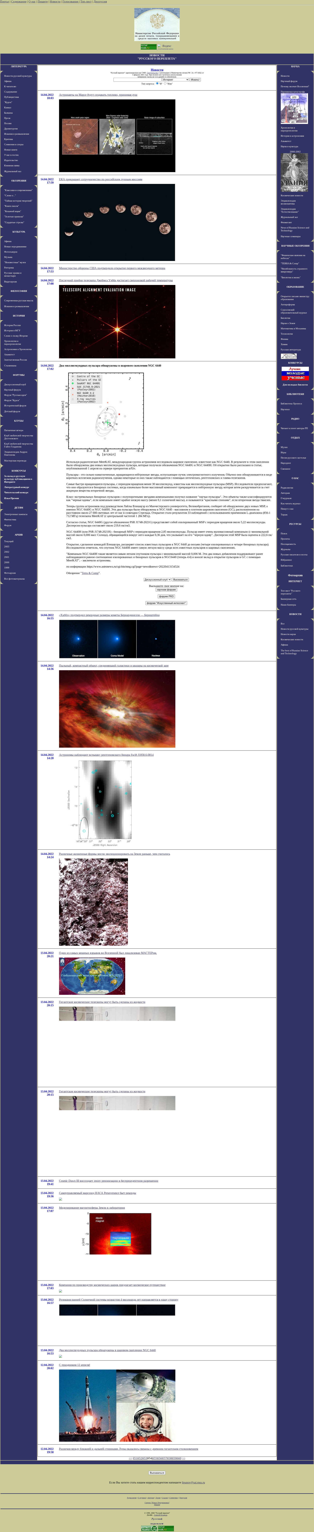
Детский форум (12, 411)
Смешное (285, 468)
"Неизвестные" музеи (15, 262)
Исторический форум (15, 405)
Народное (286, 463)
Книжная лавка (11, 165)
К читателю (10, 86)
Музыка (8, 257)
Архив (158, 1498)
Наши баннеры (288, 604)
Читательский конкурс (16, 492)
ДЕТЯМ (18, 507)
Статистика (173, 1498)
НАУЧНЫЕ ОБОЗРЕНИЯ (295, 245)
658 (169, 1458)
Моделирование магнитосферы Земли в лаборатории (92, 1207)
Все (283, 623)
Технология (287, 333)
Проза (7, 118)
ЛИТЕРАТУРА (19, 66)
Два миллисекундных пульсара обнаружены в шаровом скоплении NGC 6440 (107, 1350)
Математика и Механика (293, 328)
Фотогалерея (10, 251)
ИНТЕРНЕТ (295, 581)
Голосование (71, 1)
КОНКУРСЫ (19, 470)
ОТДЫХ (295, 437)
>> (183, 1458)
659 (174, 1458)
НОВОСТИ (295, 614)
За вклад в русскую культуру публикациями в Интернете (18, 479)
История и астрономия (292, 135)
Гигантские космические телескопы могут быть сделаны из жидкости (102, 1002)
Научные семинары (291, 236)
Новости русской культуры (18, 76)
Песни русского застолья (293, 457)
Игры (283, 452)
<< (130, 1458)
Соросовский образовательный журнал (294, 311)
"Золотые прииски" (14, 216)
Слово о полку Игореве (16, 335)
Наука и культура (289, 146)
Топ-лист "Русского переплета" (290, 592)
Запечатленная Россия (15, 359)
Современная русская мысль (18, 300)
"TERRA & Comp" (290, 263)
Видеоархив (10, 281)
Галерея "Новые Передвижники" (157, 1503)
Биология (285, 318)
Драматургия (11, 128)
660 (179, 1458)
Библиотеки (287, 565)
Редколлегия (287, 487)
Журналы (285, 549)
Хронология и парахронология (12, 342)
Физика (284, 339)
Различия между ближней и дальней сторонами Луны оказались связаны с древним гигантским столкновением (128, 1448)
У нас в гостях (11, 155)
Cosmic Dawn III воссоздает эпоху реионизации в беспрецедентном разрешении (108, 1180)
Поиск (284, 533)
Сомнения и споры (13, 144)
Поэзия (7, 123)
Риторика (9, 267)
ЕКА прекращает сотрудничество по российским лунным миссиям (100, 179)
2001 (6, 557)
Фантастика (10, 519)
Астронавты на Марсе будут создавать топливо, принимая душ (98, 94)
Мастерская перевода (15, 460)
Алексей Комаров (160, 1515)
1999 (6, 567)
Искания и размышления (16, 133)
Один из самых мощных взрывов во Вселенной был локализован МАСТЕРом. (108, 952)
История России (12, 325)
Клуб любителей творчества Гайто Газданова (18, 445)
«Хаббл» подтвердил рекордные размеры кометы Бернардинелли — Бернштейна (109, 615)
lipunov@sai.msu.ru (193, 1482)
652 (140, 1458)
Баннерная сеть (288, 599)
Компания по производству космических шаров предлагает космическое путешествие (112, 1284)
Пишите (43, 1)
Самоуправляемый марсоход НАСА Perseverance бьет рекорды (97, 1193)
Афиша (7, 81)
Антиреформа (288, 304)
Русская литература (291, 349)
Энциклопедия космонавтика (288, 202)
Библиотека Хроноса (291, 403)
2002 (6, 551)
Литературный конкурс (16, 487)
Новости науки (288, 634)
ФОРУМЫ (19, 375)
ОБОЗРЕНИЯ (18, 180)
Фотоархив (10, 573)
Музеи (284, 447)
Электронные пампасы (15, 514)
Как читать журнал (290, 503)
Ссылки (165, 1498)
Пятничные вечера (13, 430)
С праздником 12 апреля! (74, 1364)
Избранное (286, 559)
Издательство (11, 160)
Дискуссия (100, 1)
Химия (284, 344)
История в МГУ (12, 330)
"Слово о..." (10, 195)
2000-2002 (295, 151)
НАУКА (295, 66)
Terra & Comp (90, 573)
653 (145, 1458)
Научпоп (285, 409)
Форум (7, 525)
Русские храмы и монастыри (12, 274)
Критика (8, 139)
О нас (32, 1)
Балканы (8, 112)
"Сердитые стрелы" (14, 222)
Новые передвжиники (15, 246)
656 (159, 1458)
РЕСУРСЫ (295, 524)
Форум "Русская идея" (15, 395)
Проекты (285, 538)
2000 (6, 562)
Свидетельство (152, 73)
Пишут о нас (287, 508)
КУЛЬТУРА (19, 231)
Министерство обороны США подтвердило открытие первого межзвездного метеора (112, 268)
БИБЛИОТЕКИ (295, 394)
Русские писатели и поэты (294, 554)
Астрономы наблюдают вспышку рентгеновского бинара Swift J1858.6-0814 (106, 754)
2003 (6, 546)
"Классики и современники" (18, 190)
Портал (4, 1)
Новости (55, 1)
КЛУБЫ (18, 420)
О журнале (286, 498)
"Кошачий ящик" (12, 211)
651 (135, 1458)
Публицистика (11, 97)
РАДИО (295, 418)
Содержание (19, 1)
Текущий (8, 541)
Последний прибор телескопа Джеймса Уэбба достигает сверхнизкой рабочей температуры (116, 280)
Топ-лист (86, 1)
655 (154, 1458)
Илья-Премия (11, 498)
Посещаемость (288, 544)
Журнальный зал (12, 171)
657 (164, 1458)
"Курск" (8, 102)
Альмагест (9, 354)
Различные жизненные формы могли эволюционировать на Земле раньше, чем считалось (114, 853)
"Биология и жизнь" (291, 277)
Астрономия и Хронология (18, 349)
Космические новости (292, 195)
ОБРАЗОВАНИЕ (295, 287)
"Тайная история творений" (18, 200)
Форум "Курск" (12, 400)
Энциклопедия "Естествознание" (290, 210)
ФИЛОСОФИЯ (19, 291)
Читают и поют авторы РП (294, 428)
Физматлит (286, 222)
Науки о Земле (288, 323)
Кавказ (7, 107)
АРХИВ (19, 534)
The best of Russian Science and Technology (294, 652)
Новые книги (10, 149)
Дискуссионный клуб (15, 384)
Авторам (285, 493)
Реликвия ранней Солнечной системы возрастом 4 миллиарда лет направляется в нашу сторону (118, 1299)
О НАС (295, 478)
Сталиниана (10, 365)
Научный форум (12, 389)
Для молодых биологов (295, 384)
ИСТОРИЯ (19, 315)
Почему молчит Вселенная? (295, 86)
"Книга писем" (11, 206)
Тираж (284, 514)
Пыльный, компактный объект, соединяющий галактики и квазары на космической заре (114, 665)
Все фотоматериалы (14, 578)
